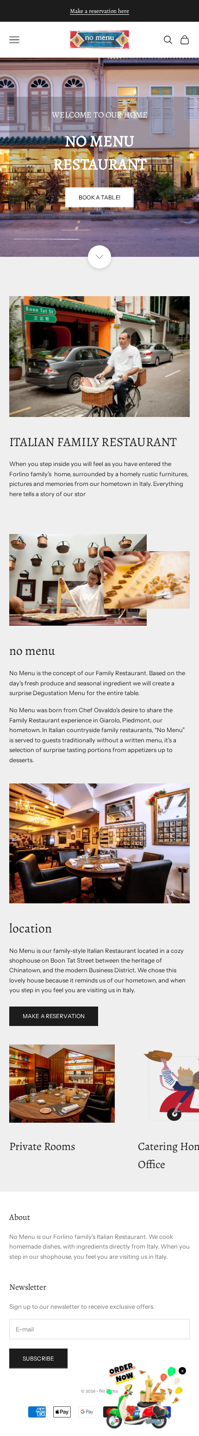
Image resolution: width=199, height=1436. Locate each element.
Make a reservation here (99, 11)
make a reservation (54, 1016)
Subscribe (38, 1358)
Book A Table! (99, 197)
